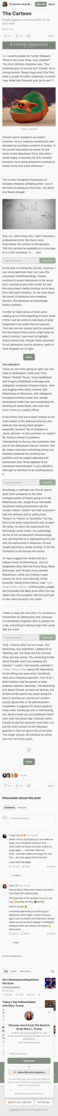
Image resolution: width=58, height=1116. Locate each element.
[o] (50, 1005)
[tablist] (15, 808)
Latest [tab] (14, 971)
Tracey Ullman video (14, 669)
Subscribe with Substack (31, 1072)
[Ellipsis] (54, 835)
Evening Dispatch (11, 987)
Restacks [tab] (22, 807)
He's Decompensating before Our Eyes (20, 981)
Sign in (51, 4)
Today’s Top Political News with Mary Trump (19, 1004)
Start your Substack (21, 1102)
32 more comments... (12, 956)
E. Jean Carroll (16, 835)
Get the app (44, 1102)
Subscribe (41, 4)
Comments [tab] (9, 807)
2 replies (16, 875)
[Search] (53, 971)
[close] (49, 1012)
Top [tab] (6, 971)
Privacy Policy (34, 1085)
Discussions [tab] (25, 971)
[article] (29, 987)
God (4, 56)
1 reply (15, 942)
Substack (14, 1109)
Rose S (12, 885)
